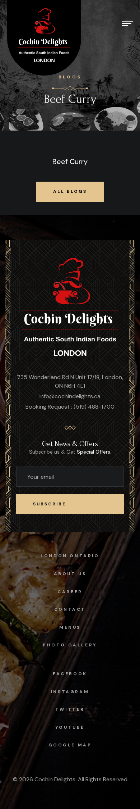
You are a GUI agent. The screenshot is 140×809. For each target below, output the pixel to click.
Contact (70, 609)
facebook (70, 674)
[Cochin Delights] (70, 308)
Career (70, 592)
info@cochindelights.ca (70, 396)
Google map (70, 745)
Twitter (70, 709)
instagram (70, 692)
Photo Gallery (70, 645)
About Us (70, 574)
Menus (70, 627)
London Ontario (70, 556)
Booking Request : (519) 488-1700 (70, 406)
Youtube (70, 727)
